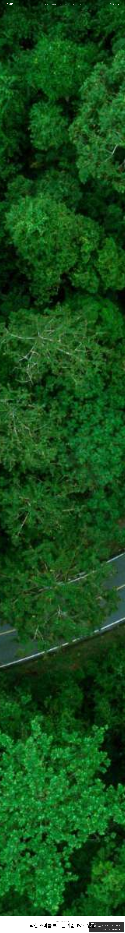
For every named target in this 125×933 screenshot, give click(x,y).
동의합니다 (105, 929)
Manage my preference (116, 929)
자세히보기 (99, 926)
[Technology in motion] (113, 4)
